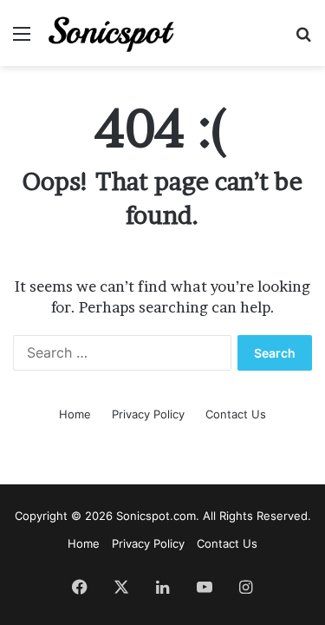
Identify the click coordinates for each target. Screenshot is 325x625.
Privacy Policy (148, 414)
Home (75, 414)
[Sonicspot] (112, 33)
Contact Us (235, 414)
